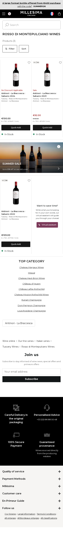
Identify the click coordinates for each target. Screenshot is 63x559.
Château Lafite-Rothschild (31, 289)
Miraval (31, 273)
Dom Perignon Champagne (31, 305)
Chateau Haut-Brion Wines (31, 278)
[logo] (31, 13)
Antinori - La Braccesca (10, 101)
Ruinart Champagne (32, 300)
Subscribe (31, 379)
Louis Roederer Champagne (31, 311)
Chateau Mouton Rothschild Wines (31, 294)
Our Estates (10, 514)
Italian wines (43, 341)
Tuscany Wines (10, 346)
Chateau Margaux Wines (31, 267)
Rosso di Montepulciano (18, 99)
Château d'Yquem (31, 283)
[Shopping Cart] (59, 14)
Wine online (8, 341)
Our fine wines (25, 341)
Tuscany (4, 99)
